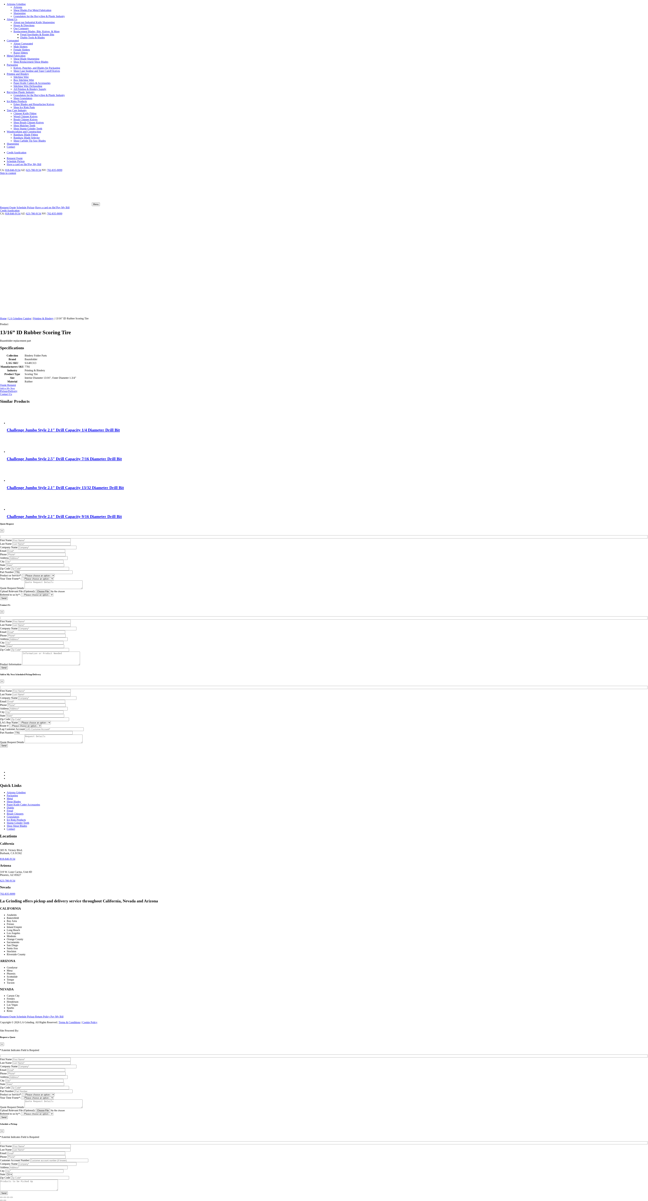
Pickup (16, 161)
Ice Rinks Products (17, 101)
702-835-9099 (54, 170)
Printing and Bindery (18, 74)
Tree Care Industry (17, 110)
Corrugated (13, 40)
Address (4, 557)
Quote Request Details (12, 588)
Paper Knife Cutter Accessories (23, 804)
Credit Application (16, 152)
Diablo (10, 807)
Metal (10, 798)
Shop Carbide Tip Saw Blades (30, 140)
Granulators (13, 816)
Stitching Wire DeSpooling (28, 86)
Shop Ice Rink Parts (24, 107)
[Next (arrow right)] (4, 1200)
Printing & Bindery (43, 318)
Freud (10, 810)
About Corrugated (23, 43)
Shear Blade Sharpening (26, 58)
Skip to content (8, 173)
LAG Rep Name (9, 722)
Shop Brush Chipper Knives (29, 122)
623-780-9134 (33, 170)
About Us (12, 19)
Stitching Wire (21, 77)
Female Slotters (22, 49)
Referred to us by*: (10, 594)
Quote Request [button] (8, 385)
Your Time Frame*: (10, 578)
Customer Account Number (14, 1160)
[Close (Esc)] (11, 1197)
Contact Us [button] (6, 394)
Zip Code (5, 568)
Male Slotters (21, 46)
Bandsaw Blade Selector (27, 137)
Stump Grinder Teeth (18, 822)
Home (3, 318)
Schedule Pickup (26, 1016)
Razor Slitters (21, 52)
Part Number (7, 572)
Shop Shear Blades (17, 825)
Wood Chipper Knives (25, 116)
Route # (4, 725)
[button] (324, 390)
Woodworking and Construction (24, 131)
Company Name (9, 547)
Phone (3, 554)
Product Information (10, 664)
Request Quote (8, 1016)
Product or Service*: (11, 575)
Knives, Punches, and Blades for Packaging (37, 67)
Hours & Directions (24, 25)
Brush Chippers (15, 813)
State (2, 565)
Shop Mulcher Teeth (24, 125)
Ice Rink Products (16, 819)
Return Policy (42, 1016)
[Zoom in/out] (1, 1197)
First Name (6, 540)
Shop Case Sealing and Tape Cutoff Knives (37, 70)
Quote (15, 158)
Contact (11, 146)
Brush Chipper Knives (25, 119)
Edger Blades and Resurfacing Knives (34, 104)
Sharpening (20, 13)
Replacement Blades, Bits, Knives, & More (37, 31)
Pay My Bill (24, 164)
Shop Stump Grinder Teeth (28, 128)
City (2, 561)
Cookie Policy (89, 1022)
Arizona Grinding (16, 4)
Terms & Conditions (69, 1022)
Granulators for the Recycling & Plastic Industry (39, 16)
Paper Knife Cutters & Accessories (32, 83)
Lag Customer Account (12, 729)
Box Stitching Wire (24, 80)
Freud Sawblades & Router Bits (37, 34)
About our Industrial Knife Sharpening (34, 22)
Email (3, 550)
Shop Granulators (23, 98)
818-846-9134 (12, 170)
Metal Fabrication (16, 55)
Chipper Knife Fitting (25, 113)
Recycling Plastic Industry (21, 92)
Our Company (21, 28)
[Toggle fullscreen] (4, 1197)
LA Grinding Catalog (19, 318)
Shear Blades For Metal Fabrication (32, 10)
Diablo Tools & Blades (32, 37)
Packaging (12, 64)
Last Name (6, 543)
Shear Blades (14, 801)
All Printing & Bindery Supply (30, 89)
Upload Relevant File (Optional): (17, 591)
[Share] (8, 1197)
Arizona (18, 7)
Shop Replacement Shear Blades (31, 61)
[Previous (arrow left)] (1, 1200)
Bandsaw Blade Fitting (26, 134)
